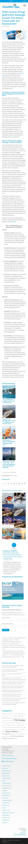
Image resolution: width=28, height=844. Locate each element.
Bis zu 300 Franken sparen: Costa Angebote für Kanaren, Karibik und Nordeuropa (13, 670)
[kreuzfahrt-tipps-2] (11, 5)
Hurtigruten (4, 790)
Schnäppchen (6, 734)
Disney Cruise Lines (6, 783)
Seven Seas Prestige (8, 727)
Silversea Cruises (10, 716)
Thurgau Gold (10, 720)
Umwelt (15, 713)
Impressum (23, 833)
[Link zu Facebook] (23, 1)
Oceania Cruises (5, 802)
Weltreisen (14, 727)
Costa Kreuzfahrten (6, 778)
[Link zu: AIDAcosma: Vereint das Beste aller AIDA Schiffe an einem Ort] (20, 510)
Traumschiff (8, 736)
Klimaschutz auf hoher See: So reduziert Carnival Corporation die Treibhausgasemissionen (13, 691)
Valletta (6, 720)
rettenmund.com (5, 841)
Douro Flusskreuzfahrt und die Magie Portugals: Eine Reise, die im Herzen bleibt (13, 666)
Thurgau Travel (7, 738)
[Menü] (24, 5)
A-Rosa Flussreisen (6, 766)
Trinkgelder (7, 729)
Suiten (3, 729)
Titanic (23, 734)
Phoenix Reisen (5, 805)
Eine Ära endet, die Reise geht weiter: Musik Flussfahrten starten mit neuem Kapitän (12, 695)
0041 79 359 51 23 (8, 755)
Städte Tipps (10, 718)
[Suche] (20, 5)
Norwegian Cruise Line (7, 800)
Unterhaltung (17, 722)
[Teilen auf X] (6, 484)
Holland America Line (6, 788)
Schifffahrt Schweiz (16, 718)
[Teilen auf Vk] (19, 484)
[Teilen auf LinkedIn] (14, 484)
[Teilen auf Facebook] (3, 484)
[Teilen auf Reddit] (22, 484)
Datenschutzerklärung (20, 834)
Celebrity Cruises (6, 773)
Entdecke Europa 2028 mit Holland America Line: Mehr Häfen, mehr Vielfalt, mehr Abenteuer (13, 687)
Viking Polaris (4, 713)
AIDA (3, 26)
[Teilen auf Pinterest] (11, 484)
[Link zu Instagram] (25, 1)
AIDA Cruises (7, 26)
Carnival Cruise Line (6, 770)
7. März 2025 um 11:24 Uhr (8, 559)
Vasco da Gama (10, 713)
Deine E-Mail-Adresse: (7, 623)
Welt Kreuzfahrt (20, 713)
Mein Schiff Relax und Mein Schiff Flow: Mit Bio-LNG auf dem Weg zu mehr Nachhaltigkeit (13, 699)
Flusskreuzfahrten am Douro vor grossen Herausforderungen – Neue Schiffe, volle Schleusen (14, 678)
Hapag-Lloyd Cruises (6, 785)
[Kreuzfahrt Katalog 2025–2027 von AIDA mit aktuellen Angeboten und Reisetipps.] (14, 34)
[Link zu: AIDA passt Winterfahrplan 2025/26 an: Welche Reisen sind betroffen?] (8, 533)
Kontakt (11, 1)
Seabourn (18, 725)
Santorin (18, 727)
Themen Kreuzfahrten (17, 736)
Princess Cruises (6, 810)
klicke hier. (13, 221)
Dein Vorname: (6, 617)
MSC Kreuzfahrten (6, 795)
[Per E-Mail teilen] (24, 484)
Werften (3, 731)
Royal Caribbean (12, 731)
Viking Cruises (13, 725)
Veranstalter (8, 725)
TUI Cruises (19, 720)
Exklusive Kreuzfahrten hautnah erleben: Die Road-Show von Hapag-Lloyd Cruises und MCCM (13, 682)
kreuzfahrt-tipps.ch (9, 761)
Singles (20, 734)
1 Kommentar (13, 472)
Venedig (20, 731)
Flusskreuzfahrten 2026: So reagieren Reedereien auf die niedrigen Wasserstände (13, 703)
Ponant (3, 807)
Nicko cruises (5, 798)
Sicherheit (16, 715)
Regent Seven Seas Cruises (8, 812)
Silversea (16, 729)
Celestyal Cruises (6, 775)
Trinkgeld (12, 722)
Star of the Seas (21, 729)
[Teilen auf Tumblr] (16, 484)
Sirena (17, 734)
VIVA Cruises (13, 734)
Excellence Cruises (6, 793)
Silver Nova (12, 729)
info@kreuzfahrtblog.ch (10, 758)
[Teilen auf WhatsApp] (8, 484)
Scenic (3, 722)
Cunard (4, 780)
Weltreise (14, 738)
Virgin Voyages (23, 727)
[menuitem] (20, 5)
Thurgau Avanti (8, 722)
